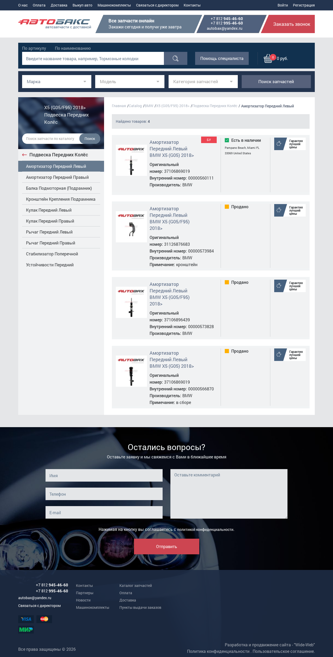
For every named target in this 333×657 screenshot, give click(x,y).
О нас (23, 5)
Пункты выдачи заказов (140, 607)
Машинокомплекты (114, 5)
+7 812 (227, 19)
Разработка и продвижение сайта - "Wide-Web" (270, 644)
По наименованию (73, 48)
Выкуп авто (82, 5)
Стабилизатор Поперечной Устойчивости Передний (52, 259)
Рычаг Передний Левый (49, 232)
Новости (83, 600)
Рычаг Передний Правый (50, 242)
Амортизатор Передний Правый (57, 177)
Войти (283, 5)
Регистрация (304, 5)
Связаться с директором (157, 5)
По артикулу (34, 48)
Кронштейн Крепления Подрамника (60, 199)
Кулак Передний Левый (49, 210)
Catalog (135, 105)
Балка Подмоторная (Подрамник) (59, 188)
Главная (119, 105)
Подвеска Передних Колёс (58, 154)
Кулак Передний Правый (50, 221)
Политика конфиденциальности (218, 651)
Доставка (59, 5)
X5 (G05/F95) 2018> (172, 105)
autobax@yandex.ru (224, 28)
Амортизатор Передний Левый (56, 166)
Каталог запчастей (135, 585)
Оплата (39, 5)
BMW (149, 105)
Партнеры (84, 592)
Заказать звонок (291, 24)
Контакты (192, 5)
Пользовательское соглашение (283, 651)
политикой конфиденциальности (205, 529)
